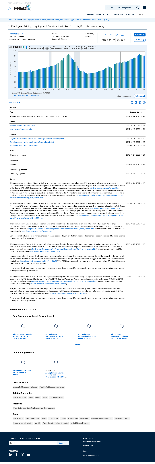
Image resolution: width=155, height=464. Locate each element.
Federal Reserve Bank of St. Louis (22, 126)
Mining (44, 419)
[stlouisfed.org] (19, 3)
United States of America (80, 423)
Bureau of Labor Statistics (22, 423)
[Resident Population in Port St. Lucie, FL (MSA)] (23, 362)
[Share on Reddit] (140, 102)
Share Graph (13, 103)
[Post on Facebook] (136, 102)
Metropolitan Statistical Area (101, 419)
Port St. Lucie (18, 419)
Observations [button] (15, 34)
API (108, 15)
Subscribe (63, 443)
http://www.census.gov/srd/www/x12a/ (104, 188)
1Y (105, 35)
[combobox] (123, 7)
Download (139, 40)
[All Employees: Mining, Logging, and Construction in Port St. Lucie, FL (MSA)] (56, 362)
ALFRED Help (88, 445)
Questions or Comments (92, 442)
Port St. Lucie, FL (19, 398)
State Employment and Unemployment (37, 20)
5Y (110, 35)
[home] (20, 7)
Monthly (37, 423)
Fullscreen (139, 96)
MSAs (31, 398)
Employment (84, 419)
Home (10, 20)
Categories (118, 15)
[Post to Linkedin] (144, 102)
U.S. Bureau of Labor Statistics (21, 129)
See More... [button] (78, 345)
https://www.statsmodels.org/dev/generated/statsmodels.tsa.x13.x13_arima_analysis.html (61, 229)
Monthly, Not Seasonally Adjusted (51, 387)
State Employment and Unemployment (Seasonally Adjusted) (32, 142)
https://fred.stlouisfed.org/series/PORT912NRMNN (38, 261)
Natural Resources (32, 419)
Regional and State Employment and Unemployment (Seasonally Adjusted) (37, 139)
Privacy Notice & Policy (92, 455)
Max (122, 35)
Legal (85, 451)
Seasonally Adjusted (122, 419)
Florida (37, 398)
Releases (17, 20)
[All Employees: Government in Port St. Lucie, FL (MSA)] (56, 326)
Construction (53, 419)
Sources (130, 15)
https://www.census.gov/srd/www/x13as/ (105, 208)
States (45, 398)
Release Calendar (95, 15)
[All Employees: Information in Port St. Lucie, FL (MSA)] (88, 326)
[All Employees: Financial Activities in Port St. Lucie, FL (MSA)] (23, 326)
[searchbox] (123, 8)
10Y (116, 35)
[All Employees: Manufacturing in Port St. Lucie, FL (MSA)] (121, 326)
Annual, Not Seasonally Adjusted (25, 387)
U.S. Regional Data (56, 398)
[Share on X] (132, 102)
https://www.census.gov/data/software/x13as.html (48, 284)
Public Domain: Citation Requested (56, 423)
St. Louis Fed (73, 419)
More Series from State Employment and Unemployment (34, 408)
